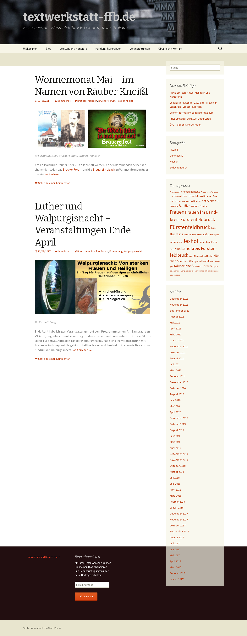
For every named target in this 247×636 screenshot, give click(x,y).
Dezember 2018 (179, 454)
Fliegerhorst (194, 206)
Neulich (174, 161)
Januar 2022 (177, 340)
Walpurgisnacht (133, 251)
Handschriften (190, 234)
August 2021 (177, 358)
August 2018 (177, 471)
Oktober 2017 (178, 525)
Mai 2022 (175, 322)
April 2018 (175, 489)
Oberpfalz (183, 261)
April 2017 (175, 561)
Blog (48, 48)
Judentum (205, 242)
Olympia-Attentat (199, 261)
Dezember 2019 (179, 418)
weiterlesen (54, 174)
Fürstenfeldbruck (190, 227)
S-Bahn (198, 266)
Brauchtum (83, 251)
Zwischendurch (178, 167)
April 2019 (175, 448)
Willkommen (30, 48)
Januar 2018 (177, 507)
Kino (177, 249)
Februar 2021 (177, 376)
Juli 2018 (175, 477)
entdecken (209, 201)
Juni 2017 (175, 549)
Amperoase (206, 192)
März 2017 (175, 567)
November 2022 (179, 304)
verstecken (199, 271)
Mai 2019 (175, 442)
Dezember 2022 (179, 298)
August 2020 (177, 394)
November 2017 (179, 519)
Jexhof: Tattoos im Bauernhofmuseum (191, 112)
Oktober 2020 (178, 388)
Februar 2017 (177, 573)
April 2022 (175, 328)
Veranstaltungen (140, 48)
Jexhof (190, 241)
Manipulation (200, 256)
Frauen (177, 212)
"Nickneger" (175, 192)
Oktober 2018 (178, 466)
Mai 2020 (175, 406)
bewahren (180, 196)
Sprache (207, 266)
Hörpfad (215, 234)
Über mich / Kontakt (170, 48)
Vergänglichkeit (187, 271)
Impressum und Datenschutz (43, 557)
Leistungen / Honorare (73, 48)
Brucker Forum (106, 100)
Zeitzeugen (175, 275)
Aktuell (174, 149)
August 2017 (177, 537)
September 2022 (179, 310)
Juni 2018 (175, 483)
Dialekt (197, 201)
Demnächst (64, 100)
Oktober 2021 (178, 352)
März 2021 (175, 370)
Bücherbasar (180, 201)
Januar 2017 (177, 579)
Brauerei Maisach (87, 100)
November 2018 (179, 460)
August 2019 (177, 430)
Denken (189, 201)
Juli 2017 (175, 543)
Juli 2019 (175, 436)
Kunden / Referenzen (108, 48)
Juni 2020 (175, 400)
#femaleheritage (190, 191)
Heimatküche (204, 234)
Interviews (176, 242)
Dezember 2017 (179, 513)
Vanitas (177, 271)
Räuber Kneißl (125, 100)
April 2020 (175, 412)
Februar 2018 (177, 501)
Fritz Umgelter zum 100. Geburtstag (190, 118)
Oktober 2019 (178, 424)
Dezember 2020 (179, 382)
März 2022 (175, 334)
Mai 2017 (175, 555)
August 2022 (177, 316)
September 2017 (179, 531)
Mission (209, 256)
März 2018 (175, 495)
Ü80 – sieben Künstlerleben (185, 124)
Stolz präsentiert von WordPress (42, 628)
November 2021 (179, 346)
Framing (203, 206)
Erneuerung (116, 251)
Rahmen (213, 261)
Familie (183, 205)
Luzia (191, 256)
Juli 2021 (175, 364)
